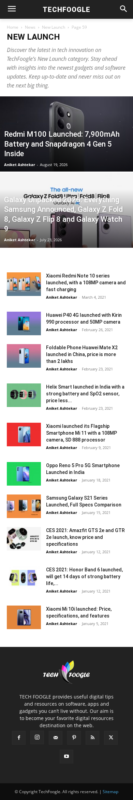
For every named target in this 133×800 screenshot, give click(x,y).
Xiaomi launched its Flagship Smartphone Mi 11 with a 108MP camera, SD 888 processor (81, 433)
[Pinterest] (74, 738)
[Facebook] (19, 738)
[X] (111, 738)
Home (12, 27)
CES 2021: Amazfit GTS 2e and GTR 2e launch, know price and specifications (85, 537)
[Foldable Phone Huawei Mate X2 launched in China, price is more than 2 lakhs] (24, 356)
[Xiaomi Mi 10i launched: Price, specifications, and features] (24, 617)
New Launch (53, 27)
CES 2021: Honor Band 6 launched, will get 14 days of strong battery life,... (84, 576)
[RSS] (92, 738)
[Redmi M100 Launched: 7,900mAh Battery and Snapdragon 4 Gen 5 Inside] (66, 154)
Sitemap (110, 792)
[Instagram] (37, 737)
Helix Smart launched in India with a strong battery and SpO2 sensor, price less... (85, 393)
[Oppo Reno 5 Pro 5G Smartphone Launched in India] (24, 474)
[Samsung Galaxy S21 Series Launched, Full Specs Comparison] (24, 506)
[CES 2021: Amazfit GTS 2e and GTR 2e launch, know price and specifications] (24, 539)
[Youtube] (66, 756)
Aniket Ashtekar (19, 164)
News (30, 27)
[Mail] (55, 738)
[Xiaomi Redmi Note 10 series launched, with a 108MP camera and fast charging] (24, 284)
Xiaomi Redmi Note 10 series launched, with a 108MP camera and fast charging (86, 282)
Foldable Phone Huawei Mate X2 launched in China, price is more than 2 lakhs (82, 354)
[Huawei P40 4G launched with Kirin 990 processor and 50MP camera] (24, 323)
